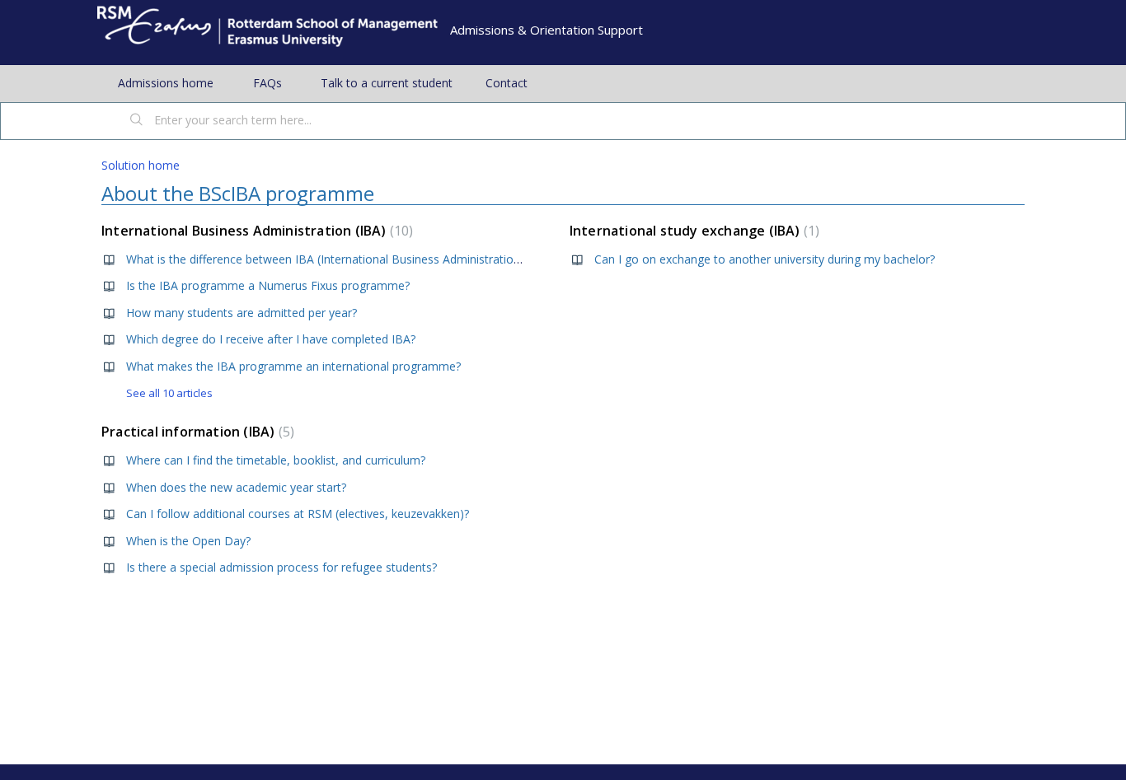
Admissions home (165, 83)
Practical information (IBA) (195, 432)
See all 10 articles (169, 392)
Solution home (140, 165)
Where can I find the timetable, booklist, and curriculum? (275, 460)
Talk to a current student (387, 83)
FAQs (267, 83)
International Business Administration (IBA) (255, 231)
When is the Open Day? (188, 541)
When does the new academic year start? (236, 487)
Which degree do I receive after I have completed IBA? (270, 339)
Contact (507, 83)
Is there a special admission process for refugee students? (281, 567)
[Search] (137, 121)
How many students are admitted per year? (241, 312)
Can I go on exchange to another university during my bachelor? (764, 259)
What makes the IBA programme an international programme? (293, 366)
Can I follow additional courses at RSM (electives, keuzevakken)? (297, 513)
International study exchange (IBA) (692, 231)
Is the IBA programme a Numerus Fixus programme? (268, 285)
